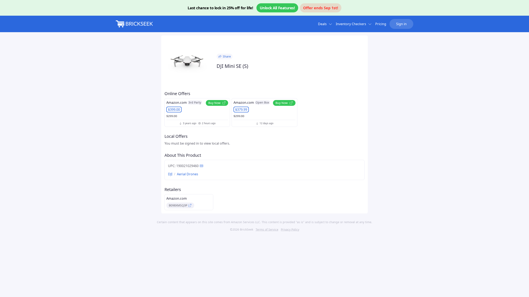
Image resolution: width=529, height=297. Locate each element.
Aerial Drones (187, 174)
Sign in (401, 24)
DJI (170, 174)
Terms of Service (267, 229)
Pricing (380, 24)
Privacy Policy (290, 229)
